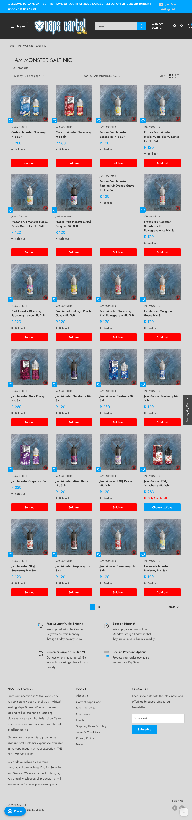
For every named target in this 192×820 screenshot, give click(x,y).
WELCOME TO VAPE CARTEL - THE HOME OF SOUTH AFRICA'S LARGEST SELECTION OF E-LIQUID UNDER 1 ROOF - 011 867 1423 (79, 6)
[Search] (141, 26)
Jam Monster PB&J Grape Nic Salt (116, 483)
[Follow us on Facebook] (174, 808)
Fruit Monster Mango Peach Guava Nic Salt (73, 313)
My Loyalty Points (187, 410)
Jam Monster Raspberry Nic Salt (73, 568)
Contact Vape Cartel (89, 702)
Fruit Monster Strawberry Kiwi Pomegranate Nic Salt (117, 313)
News (79, 744)
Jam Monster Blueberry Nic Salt (117, 398)
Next (172, 607)
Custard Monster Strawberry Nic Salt (74, 134)
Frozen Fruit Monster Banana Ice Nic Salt (113, 134)
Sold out (29, 163)
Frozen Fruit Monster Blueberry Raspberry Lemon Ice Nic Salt (161, 136)
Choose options (162, 507)
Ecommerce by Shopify (31, 810)
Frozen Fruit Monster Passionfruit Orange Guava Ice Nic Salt (117, 185)
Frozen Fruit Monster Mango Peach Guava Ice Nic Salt (29, 224)
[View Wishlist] (182, 27)
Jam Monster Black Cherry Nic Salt (27, 398)
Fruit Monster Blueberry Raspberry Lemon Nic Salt (28, 313)
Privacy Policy (85, 738)
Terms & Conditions (88, 732)
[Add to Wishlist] (10, 120)
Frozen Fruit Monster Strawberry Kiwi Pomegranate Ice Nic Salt (160, 226)
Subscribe (144, 729)
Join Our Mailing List (168, 6)
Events (80, 720)
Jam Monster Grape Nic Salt (29, 481)
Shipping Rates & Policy (91, 726)
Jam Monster (19, 127)
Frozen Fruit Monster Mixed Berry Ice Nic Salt (73, 224)
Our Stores (83, 714)
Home (11, 46)
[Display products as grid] (170, 76)
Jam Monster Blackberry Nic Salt (73, 398)
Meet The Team (85, 708)
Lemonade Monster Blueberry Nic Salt (156, 568)
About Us (82, 696)
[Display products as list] (177, 76)
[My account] (174, 26)
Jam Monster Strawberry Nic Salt (118, 568)
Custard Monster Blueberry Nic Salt (28, 134)
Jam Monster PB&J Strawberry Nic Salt (156, 483)
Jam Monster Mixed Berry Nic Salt (72, 483)
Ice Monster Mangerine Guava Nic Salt (158, 313)
